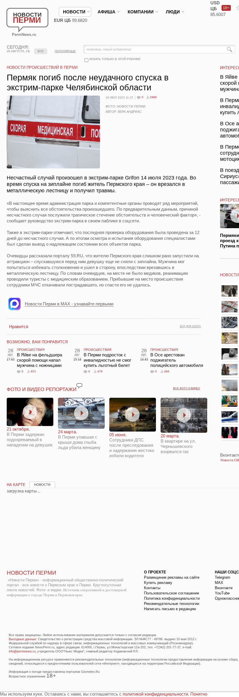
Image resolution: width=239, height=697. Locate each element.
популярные (65, 51)
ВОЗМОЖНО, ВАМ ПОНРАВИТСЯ (37, 342)
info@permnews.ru (22, 651)
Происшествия (31, 349)
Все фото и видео (186, 388)
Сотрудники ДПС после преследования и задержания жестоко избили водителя (131, 445)
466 (166, 371)
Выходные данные (22, 639)
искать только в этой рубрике (114, 59)
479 (100, 371)
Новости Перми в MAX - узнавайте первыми (69, 303)
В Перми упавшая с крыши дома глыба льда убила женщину (79, 439)
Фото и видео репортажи (41, 389)
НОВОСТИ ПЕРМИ (31, 573)
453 (33, 371)
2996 (153, 97)
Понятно (198, 693)
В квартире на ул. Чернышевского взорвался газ (178, 443)
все (41, 51)
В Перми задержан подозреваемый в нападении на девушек (29, 437)
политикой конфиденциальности (155, 693)
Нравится (18, 326)
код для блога (190, 326)
